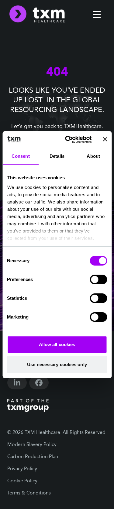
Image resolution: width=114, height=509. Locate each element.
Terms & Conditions (29, 493)
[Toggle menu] (97, 14)
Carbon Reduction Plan (32, 456)
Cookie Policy (22, 481)
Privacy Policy (22, 469)
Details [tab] (57, 156)
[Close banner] (105, 139)
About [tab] (93, 156)
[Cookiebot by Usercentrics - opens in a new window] (68, 140)
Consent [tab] (21, 156)
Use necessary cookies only (57, 364)
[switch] (98, 279)
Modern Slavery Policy (32, 444)
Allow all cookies (57, 344)
